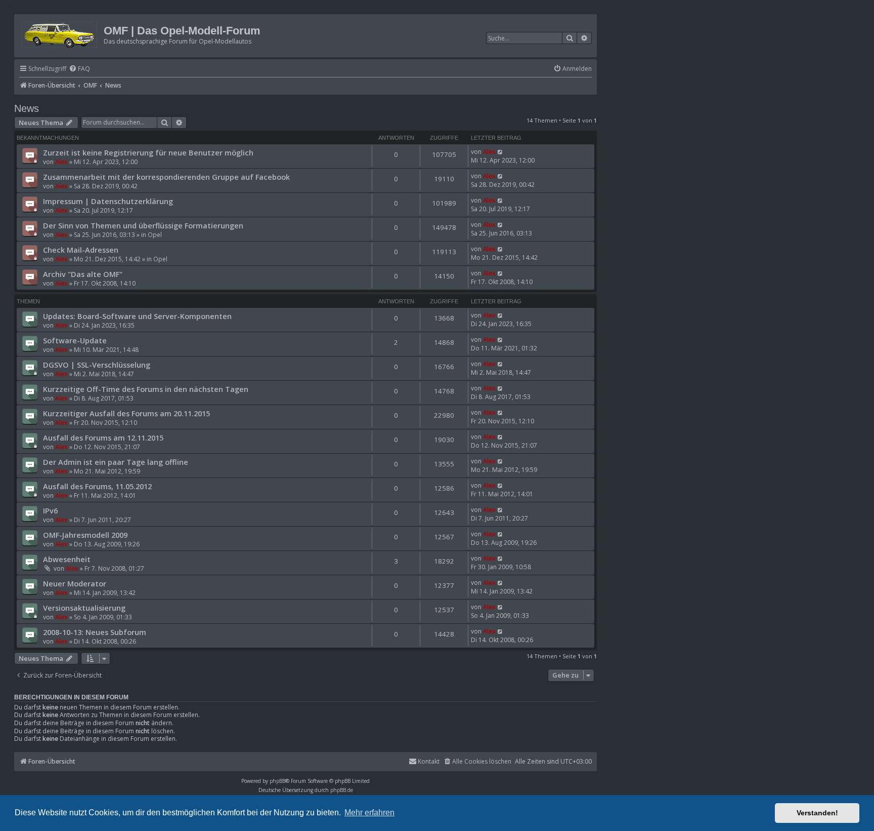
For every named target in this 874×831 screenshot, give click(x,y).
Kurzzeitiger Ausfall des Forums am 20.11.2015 (126, 413)
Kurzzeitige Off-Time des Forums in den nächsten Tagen (145, 389)
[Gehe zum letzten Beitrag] (500, 151)
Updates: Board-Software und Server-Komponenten (137, 316)
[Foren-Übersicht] (60, 33)
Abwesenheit (67, 559)
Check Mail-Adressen (80, 250)
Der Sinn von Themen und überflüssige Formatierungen (143, 225)
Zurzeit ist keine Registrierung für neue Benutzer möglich (148, 152)
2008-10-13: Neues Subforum (94, 632)
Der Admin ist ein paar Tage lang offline (115, 462)
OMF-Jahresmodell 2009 (85, 535)
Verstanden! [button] (817, 813)
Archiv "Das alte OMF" (82, 274)
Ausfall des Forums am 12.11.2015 (103, 437)
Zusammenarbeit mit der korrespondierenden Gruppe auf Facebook (166, 177)
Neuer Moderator (74, 583)
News (26, 108)
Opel (155, 234)
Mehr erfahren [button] (369, 812)
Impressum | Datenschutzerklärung (108, 201)
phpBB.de (341, 790)
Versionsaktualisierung (84, 608)
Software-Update (75, 340)
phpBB (277, 780)
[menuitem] (79, 69)
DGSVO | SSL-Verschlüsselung (96, 365)
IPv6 (50, 510)
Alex (61, 161)
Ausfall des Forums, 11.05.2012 (97, 486)
